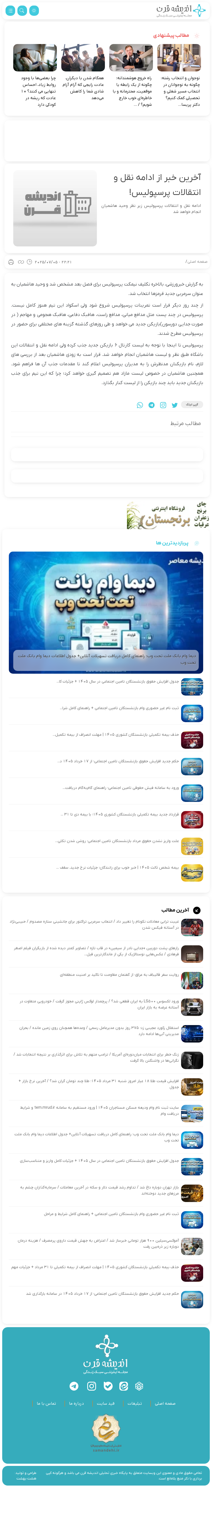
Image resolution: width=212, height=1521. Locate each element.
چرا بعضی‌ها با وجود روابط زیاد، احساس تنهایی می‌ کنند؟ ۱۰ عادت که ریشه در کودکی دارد (38, 91)
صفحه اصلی (197, 261)
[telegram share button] (151, 405)
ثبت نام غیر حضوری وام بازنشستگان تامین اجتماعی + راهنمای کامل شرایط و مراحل (111, 1214)
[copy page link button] (21, 262)
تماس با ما (46, 1403)
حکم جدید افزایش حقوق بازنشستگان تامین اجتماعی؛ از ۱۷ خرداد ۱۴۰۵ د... (118, 761)
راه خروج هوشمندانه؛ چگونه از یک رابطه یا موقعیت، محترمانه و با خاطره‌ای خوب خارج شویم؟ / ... (132, 91)
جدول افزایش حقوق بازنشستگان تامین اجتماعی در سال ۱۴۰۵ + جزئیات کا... (118, 681)
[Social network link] (139, 1386)
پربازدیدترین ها (172, 543)
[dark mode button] (34, 11)
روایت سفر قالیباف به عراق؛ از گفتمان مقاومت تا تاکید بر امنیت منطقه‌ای (119, 974)
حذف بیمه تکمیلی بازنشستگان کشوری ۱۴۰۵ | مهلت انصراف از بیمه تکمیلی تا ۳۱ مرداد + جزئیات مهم (95, 1267)
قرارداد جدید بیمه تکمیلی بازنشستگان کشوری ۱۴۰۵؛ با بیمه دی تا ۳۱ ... (120, 814)
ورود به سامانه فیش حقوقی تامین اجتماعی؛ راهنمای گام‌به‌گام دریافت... (121, 788)
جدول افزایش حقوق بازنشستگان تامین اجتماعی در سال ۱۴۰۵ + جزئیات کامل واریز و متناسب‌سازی (99, 1161)
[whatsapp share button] (140, 405)
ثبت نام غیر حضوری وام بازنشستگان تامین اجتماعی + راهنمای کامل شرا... (119, 708)
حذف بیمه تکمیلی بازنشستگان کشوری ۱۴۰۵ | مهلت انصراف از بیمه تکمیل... (116, 734)
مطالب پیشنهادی (171, 35)
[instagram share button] (163, 405)
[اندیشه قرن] (181, 10)
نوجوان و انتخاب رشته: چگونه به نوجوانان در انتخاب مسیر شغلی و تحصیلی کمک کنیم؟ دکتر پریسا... (180, 91)
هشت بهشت (26, 1478)
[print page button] (11, 262)
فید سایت (106, 1403)
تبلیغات (135, 1403)
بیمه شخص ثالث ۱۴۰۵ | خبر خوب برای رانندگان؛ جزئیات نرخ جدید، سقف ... (117, 867)
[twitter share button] (174, 405)
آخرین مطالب (175, 910)
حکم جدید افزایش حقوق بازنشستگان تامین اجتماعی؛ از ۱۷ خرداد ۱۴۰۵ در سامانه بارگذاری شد (102, 1293)
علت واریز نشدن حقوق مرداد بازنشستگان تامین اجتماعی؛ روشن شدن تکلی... (117, 841)
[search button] (22, 11)
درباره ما (76, 1403)
